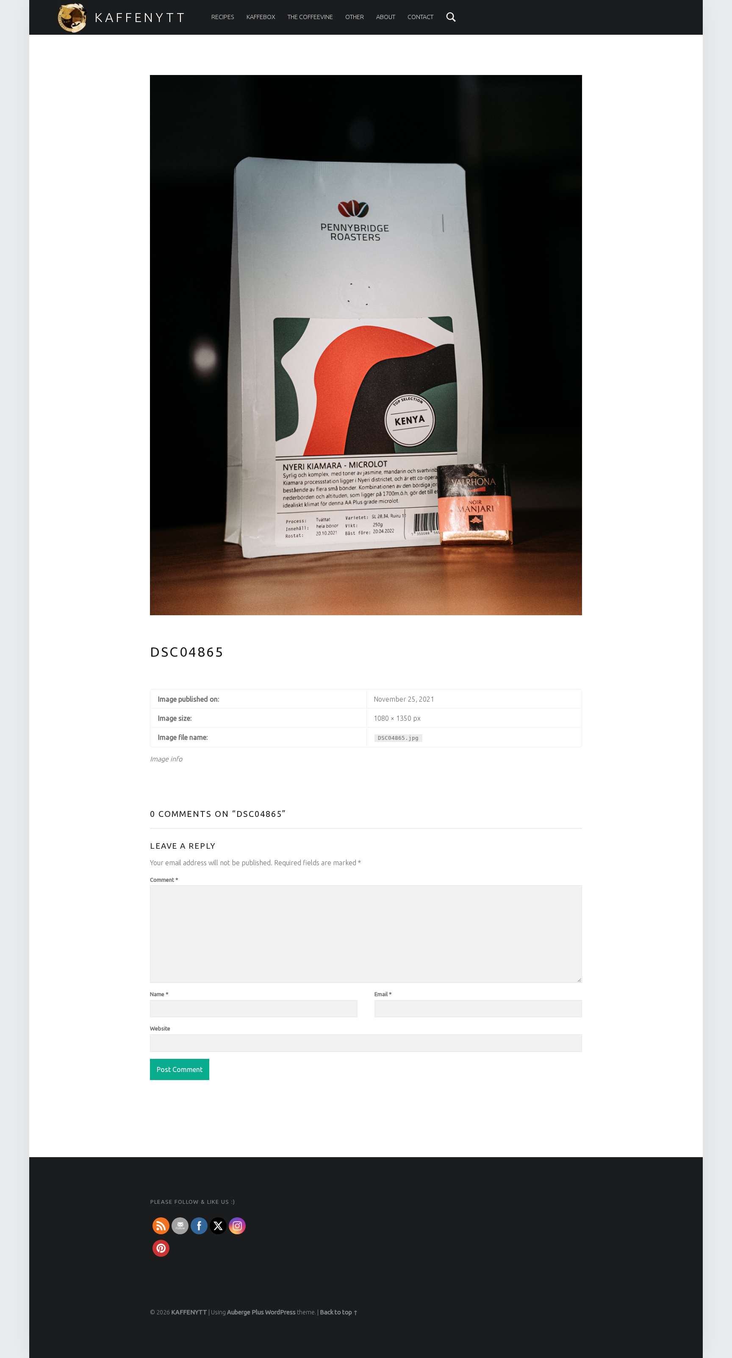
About (385, 17)
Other (354, 17)
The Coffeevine (310, 17)
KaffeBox (261, 17)
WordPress (280, 1312)
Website (160, 1028)
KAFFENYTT (140, 17)
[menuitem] (222, 17)
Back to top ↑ (339, 1312)
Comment (164, 880)
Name (159, 994)
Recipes (222, 17)
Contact (420, 17)
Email (383, 994)
